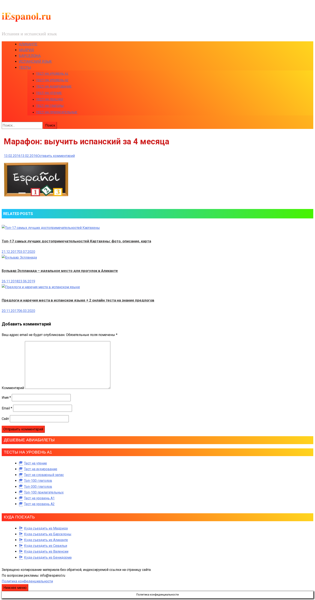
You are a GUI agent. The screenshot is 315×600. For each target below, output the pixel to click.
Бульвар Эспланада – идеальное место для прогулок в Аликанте (60, 271)
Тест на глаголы (49, 105)
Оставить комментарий (56, 156)
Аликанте (28, 44)
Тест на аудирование (54, 86)
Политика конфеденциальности (27, 581)
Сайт (5, 419)
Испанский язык (35, 61)
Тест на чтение (49, 93)
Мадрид (26, 50)
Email (7, 408)
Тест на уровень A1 (52, 73)
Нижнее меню (15, 588)
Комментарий (13, 388)
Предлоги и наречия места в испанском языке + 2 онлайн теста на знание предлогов (78, 300)
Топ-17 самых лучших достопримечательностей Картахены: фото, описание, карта (76, 241)
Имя (6, 398)
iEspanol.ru (26, 16)
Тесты (25, 67)
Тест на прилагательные (56, 112)
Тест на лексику (49, 99)
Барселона (30, 56)
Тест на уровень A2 (52, 80)
